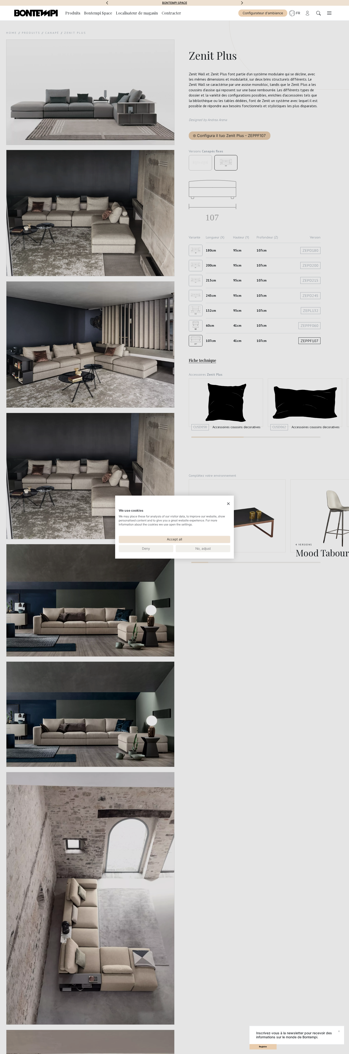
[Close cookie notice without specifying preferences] (228, 503)
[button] (107, 3)
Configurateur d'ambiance (263, 13)
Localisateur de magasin (137, 12)
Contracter (171, 12)
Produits (72, 12)
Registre (263, 1046)
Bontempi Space (174, 3)
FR (298, 13)
